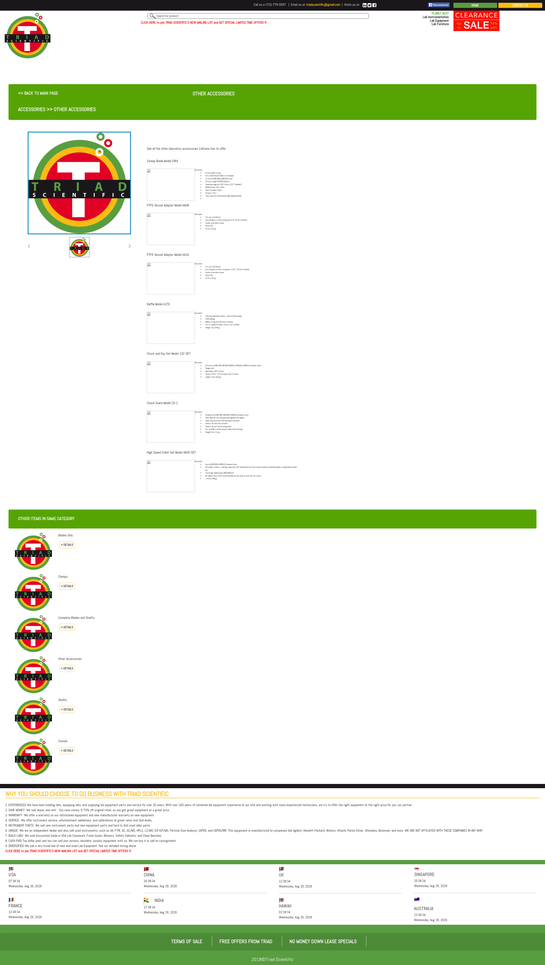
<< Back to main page (38, 93)
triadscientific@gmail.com (323, 4)
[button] (29, 246)
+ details (67, 545)
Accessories (31, 109)
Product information (211, 198)
